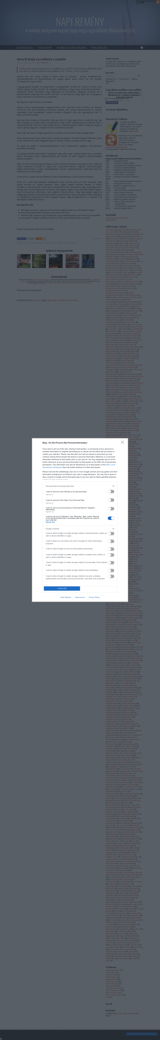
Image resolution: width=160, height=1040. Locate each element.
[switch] (111, 491)
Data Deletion (65, 597)
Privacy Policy (94, 597)
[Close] (123, 443)
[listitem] (80, 486)
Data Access (80, 597)
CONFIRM (62, 589)
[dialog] (80, 520)
